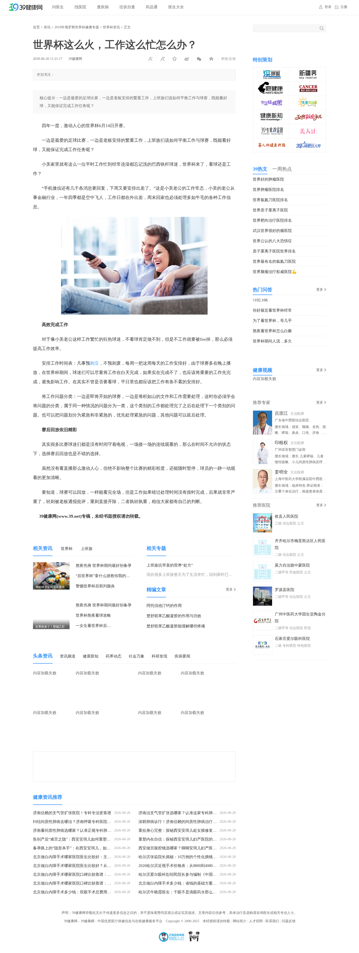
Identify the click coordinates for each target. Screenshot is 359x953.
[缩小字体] (150, 59)
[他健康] (271, 85)
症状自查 (127, 7)
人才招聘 (256, 921)
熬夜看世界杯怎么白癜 (272, 331)
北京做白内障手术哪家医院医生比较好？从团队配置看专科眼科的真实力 (95, 866)
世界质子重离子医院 (270, 210)
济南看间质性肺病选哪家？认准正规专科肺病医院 (76, 830)
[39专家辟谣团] (271, 127)
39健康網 (87, 921)
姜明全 (281, 472)
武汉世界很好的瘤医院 (272, 231)
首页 (36, 27)
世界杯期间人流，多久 (272, 341)
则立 (94, 363)
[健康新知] (271, 113)
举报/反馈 (228, 59)
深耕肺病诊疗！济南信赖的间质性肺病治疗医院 (179, 822)
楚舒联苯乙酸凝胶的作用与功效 (174, 616)
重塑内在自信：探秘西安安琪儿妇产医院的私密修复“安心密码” (192, 839)
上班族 (87, 549)
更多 (229, 589)
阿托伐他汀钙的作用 (164, 605)
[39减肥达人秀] (307, 142)
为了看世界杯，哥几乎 (272, 320)
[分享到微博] (187, 59)
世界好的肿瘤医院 (268, 179)
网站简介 (239, 921)
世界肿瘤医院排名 (268, 189)
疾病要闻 (182, 656)
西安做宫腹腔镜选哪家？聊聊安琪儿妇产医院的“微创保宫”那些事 (194, 848)
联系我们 (272, 921)
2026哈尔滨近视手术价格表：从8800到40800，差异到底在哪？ (192, 866)
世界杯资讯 (111, 27)
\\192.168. (260, 300)
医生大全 (176, 7)
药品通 (152, 7)
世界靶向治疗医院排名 (272, 220)
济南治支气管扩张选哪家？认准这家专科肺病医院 (181, 813)
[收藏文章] (175, 59)
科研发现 (159, 656)
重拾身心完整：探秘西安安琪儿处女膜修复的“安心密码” (187, 830)
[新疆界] (307, 71)
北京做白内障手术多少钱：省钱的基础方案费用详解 (183, 883)
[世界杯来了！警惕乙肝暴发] (51, 605)
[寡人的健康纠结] (271, 142)
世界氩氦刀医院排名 (270, 200)
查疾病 (103, 7)
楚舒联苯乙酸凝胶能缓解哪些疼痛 (176, 626)
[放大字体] (162, 59)
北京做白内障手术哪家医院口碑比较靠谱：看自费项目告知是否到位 (91, 874)
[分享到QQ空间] (211, 59)
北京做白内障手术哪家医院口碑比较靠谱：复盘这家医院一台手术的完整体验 (99, 883)
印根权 (281, 442)
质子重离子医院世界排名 (274, 251)
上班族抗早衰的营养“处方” (170, 565)
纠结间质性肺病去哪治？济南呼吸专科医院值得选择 (78, 822)
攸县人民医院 (286, 516)
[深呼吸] (271, 71)
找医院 (80, 7)
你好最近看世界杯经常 (272, 310)
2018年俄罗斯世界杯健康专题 (76, 27)
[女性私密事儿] (307, 113)
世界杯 (67, 549)
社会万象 (136, 656)
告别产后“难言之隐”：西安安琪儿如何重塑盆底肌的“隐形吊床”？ (89, 839)
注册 (343, 7)
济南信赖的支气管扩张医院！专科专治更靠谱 (72, 813)
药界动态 (113, 656)
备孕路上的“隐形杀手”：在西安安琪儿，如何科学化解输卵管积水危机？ (95, 848)
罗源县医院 (284, 590)
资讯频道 (67, 656)
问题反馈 (289, 921)
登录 (328, 7)
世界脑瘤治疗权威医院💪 (275, 272)
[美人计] (307, 127)
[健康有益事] (307, 99)
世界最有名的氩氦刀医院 (274, 261)
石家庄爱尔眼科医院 (292, 638)
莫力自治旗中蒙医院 (292, 565)
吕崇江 (281, 413)
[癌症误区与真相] (307, 85)
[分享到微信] (199, 59)
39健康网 (75, 59)
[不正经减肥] (271, 99)
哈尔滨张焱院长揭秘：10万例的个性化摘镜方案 (179, 857)
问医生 (58, 7)
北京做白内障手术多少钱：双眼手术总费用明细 (74, 892)
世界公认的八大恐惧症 (272, 241)
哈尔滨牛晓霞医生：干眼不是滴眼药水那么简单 (179, 892)
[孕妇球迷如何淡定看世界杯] (51, 565)
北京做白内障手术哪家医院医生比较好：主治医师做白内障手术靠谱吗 (93, 857)
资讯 (47, 27)
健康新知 (90, 656)
